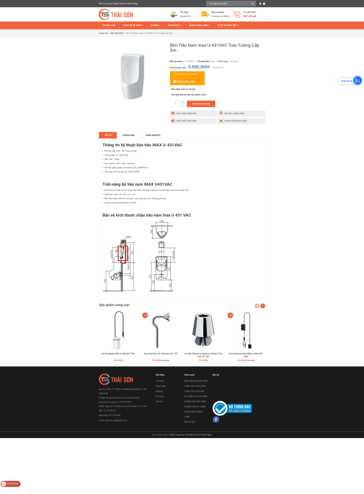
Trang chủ (108, 25)
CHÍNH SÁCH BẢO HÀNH (195, 386)
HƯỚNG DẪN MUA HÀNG (195, 401)
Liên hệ (159, 401)
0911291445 (115, 415)
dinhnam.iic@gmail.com (116, 420)
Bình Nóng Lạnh (199, 25)
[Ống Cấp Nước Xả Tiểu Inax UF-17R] (160, 330)
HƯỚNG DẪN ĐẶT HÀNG (195, 406)
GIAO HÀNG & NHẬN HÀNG (196, 381)
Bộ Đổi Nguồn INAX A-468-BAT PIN (118, 353)
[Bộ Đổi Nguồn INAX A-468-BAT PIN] (118, 330)
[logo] (116, 378)
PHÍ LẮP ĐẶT (190, 422)
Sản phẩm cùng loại (114, 305)
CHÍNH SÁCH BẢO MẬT (194, 391)
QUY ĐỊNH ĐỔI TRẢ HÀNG (195, 396)
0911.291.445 (249, 16)
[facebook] (216, 419)
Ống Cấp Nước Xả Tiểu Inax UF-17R (160, 353)
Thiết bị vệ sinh (132, 25)
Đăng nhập (161, 386)
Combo (154, 25)
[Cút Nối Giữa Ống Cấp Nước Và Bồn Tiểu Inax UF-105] (203, 330)
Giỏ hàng (160, 396)
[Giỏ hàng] (263, 3)
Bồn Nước (174, 25)
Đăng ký (159, 391)
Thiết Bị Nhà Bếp (227, 25)
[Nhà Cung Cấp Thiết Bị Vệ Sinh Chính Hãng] (132, 14)
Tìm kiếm (160, 381)
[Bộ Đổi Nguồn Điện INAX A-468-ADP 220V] (246, 330)
